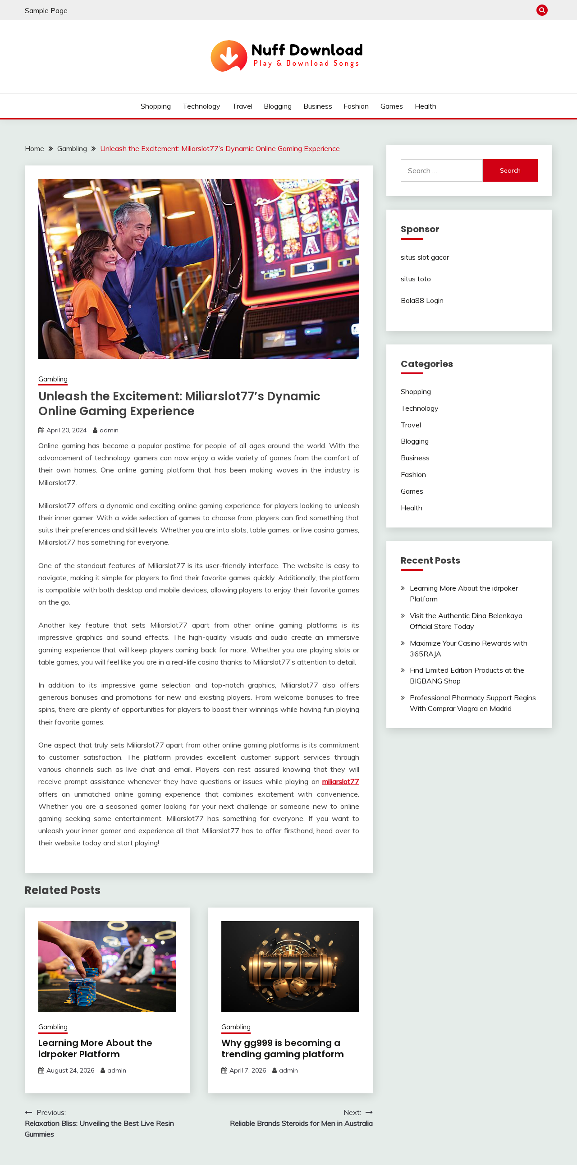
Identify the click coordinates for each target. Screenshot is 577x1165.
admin (109, 430)
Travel (242, 105)
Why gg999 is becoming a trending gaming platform (282, 1048)
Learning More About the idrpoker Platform (95, 1048)
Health (425, 105)
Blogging (278, 105)
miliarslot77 (340, 781)
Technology (201, 105)
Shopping (156, 105)
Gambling (53, 379)
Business (317, 105)
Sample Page (46, 10)
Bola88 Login (422, 300)
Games (391, 105)
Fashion (356, 105)
